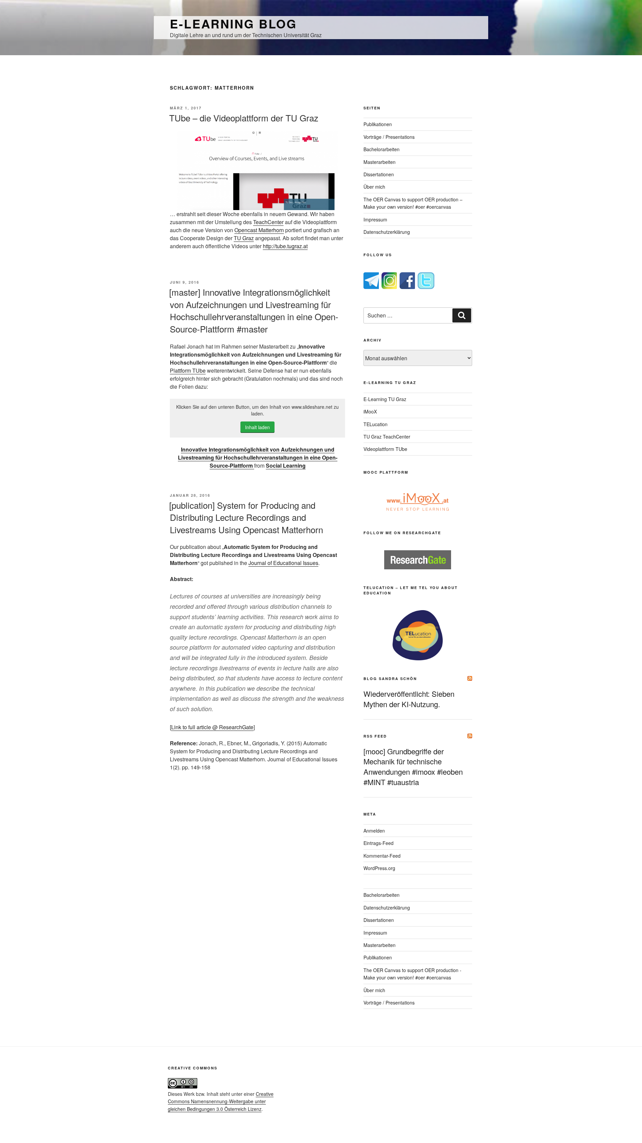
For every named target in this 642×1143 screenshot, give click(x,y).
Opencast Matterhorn (259, 230)
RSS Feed (375, 736)
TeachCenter (268, 222)
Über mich (374, 186)
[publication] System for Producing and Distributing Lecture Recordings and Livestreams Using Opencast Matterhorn (246, 517)
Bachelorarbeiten (381, 149)
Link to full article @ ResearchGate (212, 727)
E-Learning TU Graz (384, 399)
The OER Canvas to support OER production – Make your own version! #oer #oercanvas (412, 203)
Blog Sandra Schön (390, 678)
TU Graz (244, 238)
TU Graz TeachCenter (386, 436)
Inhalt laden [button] (257, 427)
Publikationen (377, 124)
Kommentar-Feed (382, 855)
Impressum (375, 219)
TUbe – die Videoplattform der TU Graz (243, 117)
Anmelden (374, 830)
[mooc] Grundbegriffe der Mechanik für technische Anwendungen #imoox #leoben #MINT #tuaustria (413, 766)
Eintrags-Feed (378, 843)
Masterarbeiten (379, 162)
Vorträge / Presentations (389, 136)
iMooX (370, 411)
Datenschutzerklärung (386, 231)
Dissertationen (378, 174)
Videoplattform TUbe (385, 449)
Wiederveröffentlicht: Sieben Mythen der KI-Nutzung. (408, 698)
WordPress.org (379, 868)
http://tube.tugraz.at (285, 246)
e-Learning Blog (233, 23)
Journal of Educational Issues (283, 563)
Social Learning (286, 465)
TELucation (375, 424)
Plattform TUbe (188, 370)
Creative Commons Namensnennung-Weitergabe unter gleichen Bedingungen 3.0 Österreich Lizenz (221, 1101)
